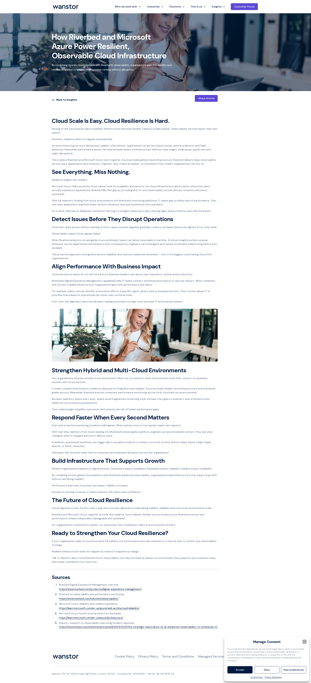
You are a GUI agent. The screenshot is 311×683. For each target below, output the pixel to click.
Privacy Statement (273, 677)
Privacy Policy (148, 656)
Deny (267, 669)
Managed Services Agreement (220, 656)
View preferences (293, 669)
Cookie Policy (256, 677)
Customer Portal (244, 6)
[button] (304, 641)
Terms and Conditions (178, 656)
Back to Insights (66, 99)
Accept (240, 669)
